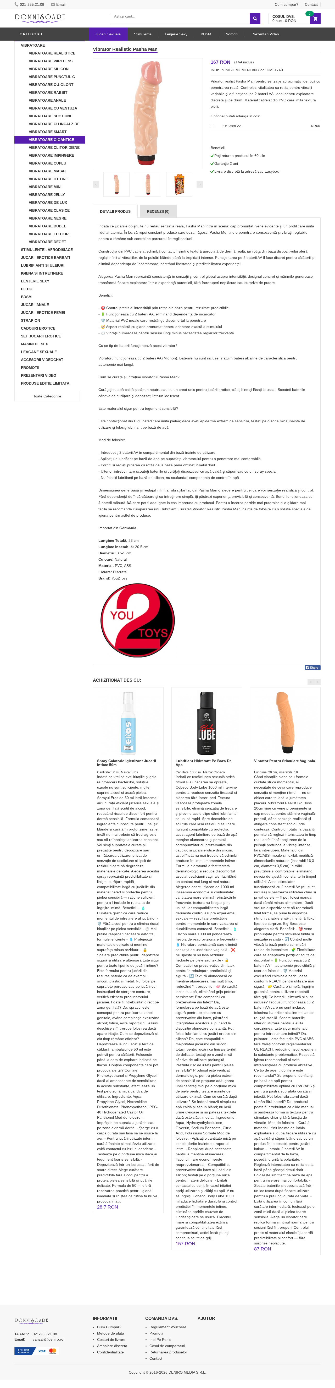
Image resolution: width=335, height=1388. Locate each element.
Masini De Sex (34, 344)
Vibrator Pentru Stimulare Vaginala (284, 761)
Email (60, 4)
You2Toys (119, 578)
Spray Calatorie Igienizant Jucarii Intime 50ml (126, 763)
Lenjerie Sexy (35, 281)
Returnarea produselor (168, 1352)
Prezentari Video (38, 375)
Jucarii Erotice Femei (43, 312)
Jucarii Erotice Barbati (45, 257)
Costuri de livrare (111, 1339)
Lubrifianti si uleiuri (42, 265)
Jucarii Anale (35, 305)
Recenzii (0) (158, 211)
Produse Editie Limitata (45, 383)
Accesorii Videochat (42, 360)
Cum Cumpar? (109, 1327)
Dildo (26, 289)
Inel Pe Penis (160, 1339)
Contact (311, 4)
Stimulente (143, 34)
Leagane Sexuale (39, 352)
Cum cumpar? (286, 4)
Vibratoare (33, 45)
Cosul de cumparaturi (167, 1346)
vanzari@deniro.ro (48, 1339)
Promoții (231, 34)
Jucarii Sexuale (108, 34)
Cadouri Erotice (38, 328)
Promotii (30, 367)
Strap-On (30, 320)
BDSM (26, 297)
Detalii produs (115, 211)
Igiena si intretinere (42, 273)
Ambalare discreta (112, 1346)
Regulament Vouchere (167, 1327)
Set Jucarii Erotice (41, 336)
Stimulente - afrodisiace (47, 250)
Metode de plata (110, 1333)
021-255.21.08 (32, 4)
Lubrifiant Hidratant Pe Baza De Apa (204, 763)
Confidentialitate (110, 1352)
